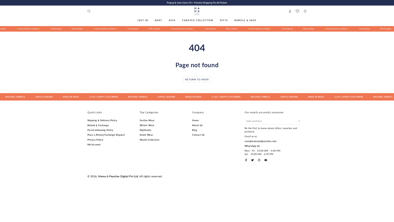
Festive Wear (147, 120)
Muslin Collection (149, 139)
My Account (94, 144)
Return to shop (197, 79)
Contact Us (198, 134)
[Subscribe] (300, 121)
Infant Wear (146, 134)
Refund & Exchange (98, 125)
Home (195, 120)
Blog (194, 130)
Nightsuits (145, 130)
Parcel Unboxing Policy (100, 130)
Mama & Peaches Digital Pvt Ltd (118, 176)
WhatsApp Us (252, 145)
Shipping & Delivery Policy (102, 120)
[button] (89, 11)
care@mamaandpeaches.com (261, 141)
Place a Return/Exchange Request (106, 134)
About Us (197, 125)
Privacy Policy (95, 139)
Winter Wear (147, 125)
